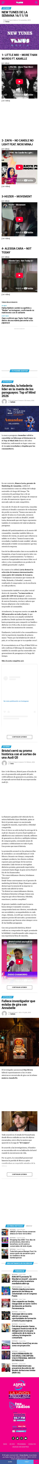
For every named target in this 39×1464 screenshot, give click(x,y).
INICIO (5, 1444)
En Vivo (12, 1444)
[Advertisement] (19, 119)
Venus (7, 21)
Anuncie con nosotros (20, 1447)
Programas (21, 1444)
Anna (12, 763)
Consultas (32, 1444)
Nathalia (12, 402)
